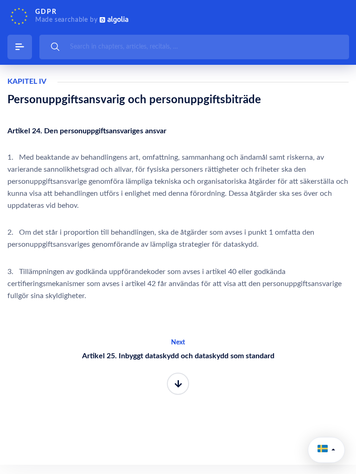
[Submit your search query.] (55, 46)
